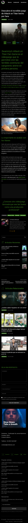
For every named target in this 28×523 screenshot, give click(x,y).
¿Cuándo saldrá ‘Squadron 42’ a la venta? (10, 259)
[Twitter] (21, 454)
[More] (22, 42)
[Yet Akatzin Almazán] (4, 225)
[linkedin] (12, 230)
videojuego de (10, 85)
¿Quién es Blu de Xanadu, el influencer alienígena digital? (9, 247)
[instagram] (10, 230)
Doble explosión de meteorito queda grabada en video (7, 283)
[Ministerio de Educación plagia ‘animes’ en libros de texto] (14, 320)
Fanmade (17, 215)
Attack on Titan (11, 215)
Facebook (7, 454)
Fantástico (4, 19)
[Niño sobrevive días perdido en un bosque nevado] (24, 266)
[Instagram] (12, 454)
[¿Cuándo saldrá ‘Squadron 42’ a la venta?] (24, 260)
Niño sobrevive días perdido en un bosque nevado (10, 265)
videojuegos (22, 215)
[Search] (25, 237)
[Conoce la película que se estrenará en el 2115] (14, 343)
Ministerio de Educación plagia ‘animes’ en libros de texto (13, 330)
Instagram (16, 454)
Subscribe (14, 508)
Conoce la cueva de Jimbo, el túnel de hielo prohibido (21, 282)
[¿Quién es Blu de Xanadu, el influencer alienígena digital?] (24, 248)
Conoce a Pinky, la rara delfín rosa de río (10, 253)
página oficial (8, 93)
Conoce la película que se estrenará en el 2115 (13, 353)
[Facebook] (3, 454)
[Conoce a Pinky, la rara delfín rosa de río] (24, 254)
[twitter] (14, 230)
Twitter (24, 454)
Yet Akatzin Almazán (14, 219)
